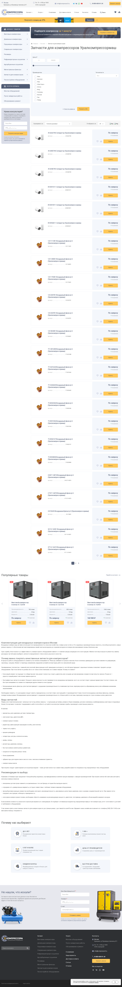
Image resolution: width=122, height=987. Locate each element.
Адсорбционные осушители (13, 64)
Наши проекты (71, 955)
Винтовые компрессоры (12, 34)
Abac (38, 76)
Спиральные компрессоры (13, 49)
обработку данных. (94, 982)
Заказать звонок (101, 961)
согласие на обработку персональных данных (73, 920)
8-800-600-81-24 (97, 3)
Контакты (85, 12)
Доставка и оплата (65, 12)
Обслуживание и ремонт (12, 101)
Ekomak (39, 94)
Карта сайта (26, 983)
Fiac (38, 97)
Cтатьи (68, 962)
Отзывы (94, 12)
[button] (1, 604)
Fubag (39, 100)
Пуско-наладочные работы (13, 96)
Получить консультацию (15, 133)
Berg (38, 89)
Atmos (39, 87)
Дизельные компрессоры (13, 39)
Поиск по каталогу (8, 948)
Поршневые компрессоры (13, 44)
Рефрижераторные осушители (14, 59)
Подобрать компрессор (107, 32)
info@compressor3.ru (63, 3)
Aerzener (40, 79)
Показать (83, 109)
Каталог (28, 12)
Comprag (40, 92)
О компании (52, 12)
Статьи (76, 12)
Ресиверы (7, 54)
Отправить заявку (75, 915)
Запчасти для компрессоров (13, 75)
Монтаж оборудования (11, 91)
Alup (38, 81)
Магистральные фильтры (12, 69)
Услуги (40, 12)
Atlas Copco (40, 84)
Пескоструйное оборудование (14, 80)
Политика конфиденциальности (9, 983)
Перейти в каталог (112, 575)
